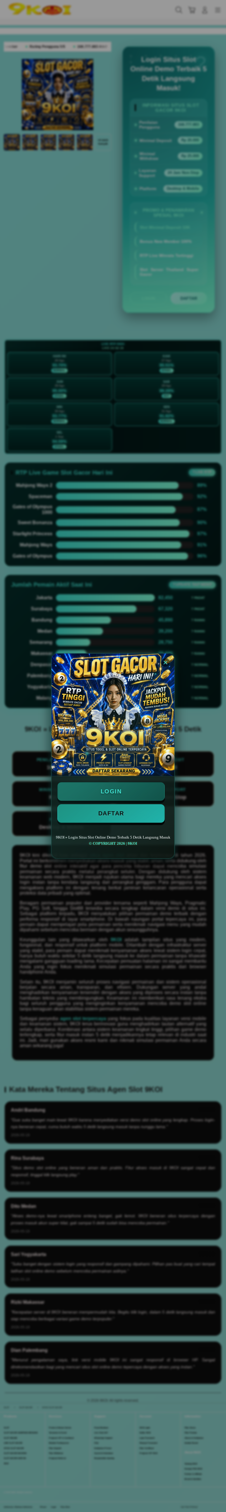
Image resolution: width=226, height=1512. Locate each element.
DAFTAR (111, 813)
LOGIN (111, 791)
